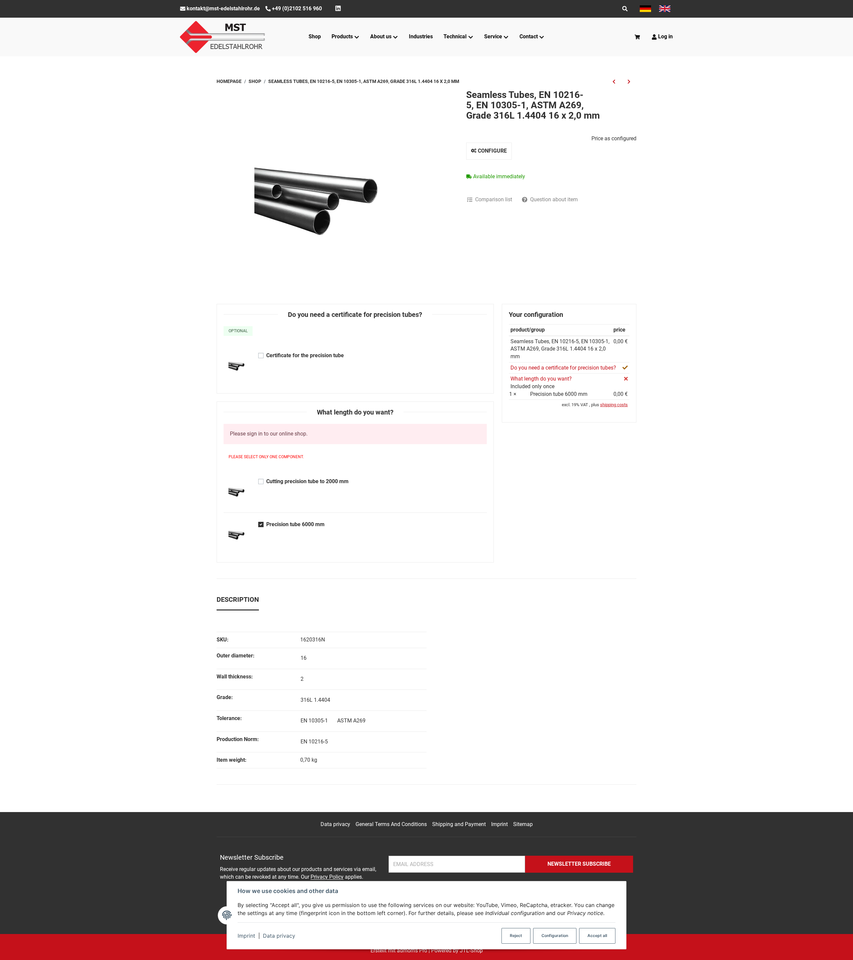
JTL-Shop (471, 950)
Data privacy (279, 935)
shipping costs (614, 404)
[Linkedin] (338, 8)
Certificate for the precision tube (305, 355)
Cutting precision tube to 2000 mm (307, 481)
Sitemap (523, 824)
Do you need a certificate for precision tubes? (563, 368)
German (645, 8)
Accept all (597, 935)
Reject (516, 935)
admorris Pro (412, 950)
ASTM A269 (351, 720)
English (664, 8)
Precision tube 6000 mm (295, 524)
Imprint (246, 935)
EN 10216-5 (314, 741)
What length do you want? (541, 379)
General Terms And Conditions (391, 824)
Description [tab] (238, 599)
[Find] (625, 9)
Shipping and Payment (459, 824)
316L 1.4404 (315, 700)
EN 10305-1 (314, 720)
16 (304, 658)
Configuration (554, 935)
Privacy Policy (327, 877)
